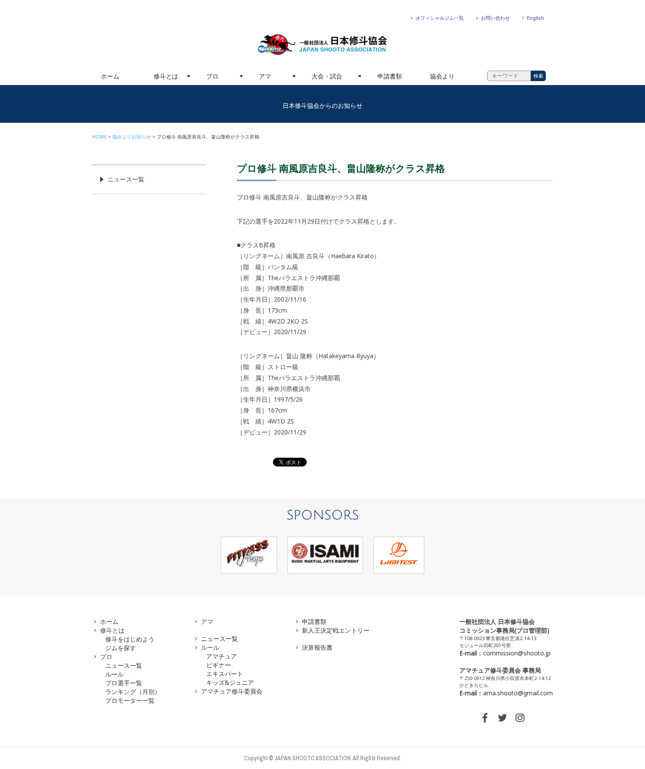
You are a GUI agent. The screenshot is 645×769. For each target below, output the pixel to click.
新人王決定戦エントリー (335, 630)
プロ (212, 76)
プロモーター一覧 (129, 700)
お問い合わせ (495, 17)
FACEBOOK (485, 718)
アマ (265, 76)
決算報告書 (317, 647)
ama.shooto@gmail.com (518, 693)
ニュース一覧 (126, 179)
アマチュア (221, 656)
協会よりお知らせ (131, 136)
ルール (114, 674)
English (535, 17)
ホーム (110, 76)
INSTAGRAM (520, 718)
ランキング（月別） (133, 691)
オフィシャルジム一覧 (440, 17)
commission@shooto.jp (517, 653)
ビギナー (218, 665)
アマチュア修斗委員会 (231, 691)
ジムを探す (120, 648)
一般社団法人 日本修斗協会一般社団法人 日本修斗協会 (322, 44)
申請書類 (389, 76)
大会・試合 (327, 76)
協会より (442, 76)
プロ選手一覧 (123, 683)
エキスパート (224, 673)
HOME (99, 136)
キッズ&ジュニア (230, 682)
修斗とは (166, 76)
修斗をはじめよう (129, 639)
